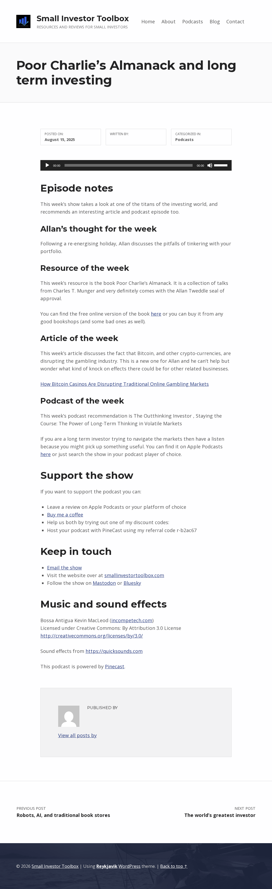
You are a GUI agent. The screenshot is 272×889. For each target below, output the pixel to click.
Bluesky (132, 583)
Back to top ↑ (173, 866)
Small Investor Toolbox (83, 18)
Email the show (64, 567)
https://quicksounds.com (114, 651)
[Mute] (209, 165)
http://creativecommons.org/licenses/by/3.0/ (91, 636)
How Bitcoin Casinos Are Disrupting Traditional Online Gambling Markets (124, 384)
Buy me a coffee (65, 514)
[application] (136, 165)
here (156, 314)
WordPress (129, 866)
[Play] (47, 165)
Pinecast (114, 666)
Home (148, 21)
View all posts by (77, 735)
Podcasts (192, 21)
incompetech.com (131, 620)
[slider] (221, 165)
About (169, 21)
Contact (235, 21)
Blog (215, 21)
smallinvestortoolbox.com (134, 575)
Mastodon (104, 583)
